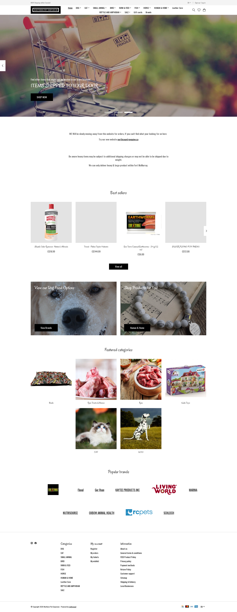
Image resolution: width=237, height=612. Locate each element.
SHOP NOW (42, 97)
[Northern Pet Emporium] (46, 10)
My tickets (95, 557)
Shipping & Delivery (128, 581)
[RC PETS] (139, 512)
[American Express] (196, 606)
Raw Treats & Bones (96, 402)
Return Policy (125, 569)
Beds (51, 402)
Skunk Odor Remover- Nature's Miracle (51, 246)
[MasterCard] (187, 606)
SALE (62, 590)
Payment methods (127, 565)
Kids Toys (185, 402)
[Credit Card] (182, 606)
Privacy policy (125, 561)
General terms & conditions (131, 553)
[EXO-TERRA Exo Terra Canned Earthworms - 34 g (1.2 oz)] (140, 222)
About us (123, 548)
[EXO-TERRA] (53, 489)
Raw (141, 402)
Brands (148, 12)
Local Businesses (127, 586)
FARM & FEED (65, 565)
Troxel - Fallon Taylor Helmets (96, 246)
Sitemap (123, 577)
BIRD (62, 561)
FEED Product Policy (128, 557)
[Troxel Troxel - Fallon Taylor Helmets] (96, 222)
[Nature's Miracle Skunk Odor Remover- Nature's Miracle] (51, 222)
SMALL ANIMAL (66, 557)
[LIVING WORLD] (164, 489)
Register (94, 548)
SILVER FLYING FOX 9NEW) (185, 246)
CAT (96, 452)
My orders (94, 553)
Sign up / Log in (200, 2)
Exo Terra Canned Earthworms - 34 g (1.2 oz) (141, 248)
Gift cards (138, 12)
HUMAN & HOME (67, 577)
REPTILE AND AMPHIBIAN (70, 586)
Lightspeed (72, 606)
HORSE (63, 573)
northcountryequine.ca (128, 139)
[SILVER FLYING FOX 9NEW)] (185, 222)
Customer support (127, 573)
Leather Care (177, 7)
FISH (62, 569)
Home (70, 7)
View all (118, 266)
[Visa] (191, 606)
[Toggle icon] (194, 10)
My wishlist (95, 561)
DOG (140, 452)
